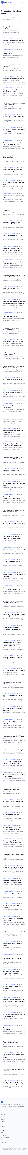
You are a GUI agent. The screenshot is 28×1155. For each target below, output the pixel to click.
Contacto (3, 1142)
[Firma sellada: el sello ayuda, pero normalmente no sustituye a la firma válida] (14, 738)
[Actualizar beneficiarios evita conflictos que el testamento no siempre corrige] (14, 630)
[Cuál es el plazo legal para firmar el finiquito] (14, 697)
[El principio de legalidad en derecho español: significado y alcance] (14, 446)
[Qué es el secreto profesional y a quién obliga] (14, 211)
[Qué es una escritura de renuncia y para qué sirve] (14, 803)
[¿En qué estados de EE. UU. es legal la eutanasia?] (14, 576)
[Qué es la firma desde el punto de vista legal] (14, 988)
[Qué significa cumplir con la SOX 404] (14, 671)
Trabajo (3, 1114)
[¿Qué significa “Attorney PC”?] (14, 895)
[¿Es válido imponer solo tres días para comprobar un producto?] (14, 264)
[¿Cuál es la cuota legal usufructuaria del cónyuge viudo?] (14, 355)
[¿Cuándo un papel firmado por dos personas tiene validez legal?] (14, 459)
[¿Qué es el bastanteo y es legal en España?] (14, 945)
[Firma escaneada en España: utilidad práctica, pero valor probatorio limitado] (14, 959)
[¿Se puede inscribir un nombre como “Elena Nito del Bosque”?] (14, 368)
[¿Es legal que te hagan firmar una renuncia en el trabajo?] (14, 92)
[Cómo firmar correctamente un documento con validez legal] (14, 538)
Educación (3, 1124)
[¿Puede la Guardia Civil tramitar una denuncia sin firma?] (14, 118)
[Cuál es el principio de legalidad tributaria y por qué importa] (14, 763)
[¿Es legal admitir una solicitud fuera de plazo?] (14, 29)
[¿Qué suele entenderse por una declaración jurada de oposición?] (14, 882)
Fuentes (3, 1140)
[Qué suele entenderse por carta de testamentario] (14, 381)
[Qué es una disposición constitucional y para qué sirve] (14, 131)
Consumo (3, 1117)
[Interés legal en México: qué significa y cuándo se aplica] (14, 105)
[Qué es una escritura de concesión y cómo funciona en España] (14, 603)
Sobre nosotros (5, 1137)
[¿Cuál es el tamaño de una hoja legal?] (14, 933)
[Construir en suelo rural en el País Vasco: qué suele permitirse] (14, 145)
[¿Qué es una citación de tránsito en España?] (14, 856)
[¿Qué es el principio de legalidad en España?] (14, 67)
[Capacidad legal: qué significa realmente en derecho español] (14, 224)
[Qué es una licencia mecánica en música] (14, 394)
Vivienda (3, 1119)
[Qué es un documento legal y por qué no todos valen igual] (14, 1016)
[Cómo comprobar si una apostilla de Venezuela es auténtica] (14, 512)
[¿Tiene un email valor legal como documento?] (14, 563)
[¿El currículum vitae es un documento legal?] (14, 184)
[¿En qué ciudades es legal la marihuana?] (14, 907)
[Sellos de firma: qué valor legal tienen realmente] (14, 1071)
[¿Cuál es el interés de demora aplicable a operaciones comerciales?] (14, 472)
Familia (2, 1121)
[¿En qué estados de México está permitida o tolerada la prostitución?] (14, 1084)
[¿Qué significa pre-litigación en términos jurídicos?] (14, 330)
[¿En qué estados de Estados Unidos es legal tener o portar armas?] (14, 590)
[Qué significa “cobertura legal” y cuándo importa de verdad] (14, 1043)
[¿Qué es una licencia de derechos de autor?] (14, 198)
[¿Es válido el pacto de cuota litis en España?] (14, 290)
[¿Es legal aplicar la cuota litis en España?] (14, 684)
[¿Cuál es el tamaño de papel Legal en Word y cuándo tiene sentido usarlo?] (14, 303)
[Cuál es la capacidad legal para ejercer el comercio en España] (14, 843)
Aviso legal (3, 1132)
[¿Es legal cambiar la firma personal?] (14, 342)
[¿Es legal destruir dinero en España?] (14, 420)
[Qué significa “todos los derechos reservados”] (14, 710)
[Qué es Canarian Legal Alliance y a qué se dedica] (14, 816)
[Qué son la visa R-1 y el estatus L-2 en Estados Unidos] (14, 777)
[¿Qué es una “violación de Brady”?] (14, 751)
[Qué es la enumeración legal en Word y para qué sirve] (14, 525)
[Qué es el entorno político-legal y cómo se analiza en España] (14, 790)
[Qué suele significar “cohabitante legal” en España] (14, 158)
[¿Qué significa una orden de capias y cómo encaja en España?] (14, 616)
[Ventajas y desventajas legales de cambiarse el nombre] (14, 433)
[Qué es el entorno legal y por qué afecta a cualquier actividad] (14, 830)
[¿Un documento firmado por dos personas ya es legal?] (14, 171)
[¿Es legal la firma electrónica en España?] (14, 659)
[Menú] (25, 2)
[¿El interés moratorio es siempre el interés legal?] (14, 408)
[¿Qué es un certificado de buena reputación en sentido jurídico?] (14, 251)
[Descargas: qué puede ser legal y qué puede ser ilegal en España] (14, 277)
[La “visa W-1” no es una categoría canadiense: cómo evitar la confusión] (14, 869)
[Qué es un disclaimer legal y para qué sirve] (14, 486)
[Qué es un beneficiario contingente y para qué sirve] (14, 1030)
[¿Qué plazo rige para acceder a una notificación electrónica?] (14, 317)
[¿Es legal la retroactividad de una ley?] (14, 551)
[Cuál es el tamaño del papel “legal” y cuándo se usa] (14, 921)
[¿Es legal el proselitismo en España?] (14, 79)
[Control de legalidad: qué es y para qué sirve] (14, 237)
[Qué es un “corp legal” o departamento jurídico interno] (14, 499)
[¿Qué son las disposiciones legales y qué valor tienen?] (14, 54)
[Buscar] (22, 2)
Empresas (3, 1126)
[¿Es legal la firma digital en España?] (14, 41)
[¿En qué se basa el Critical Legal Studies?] (14, 724)
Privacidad (3, 1135)
